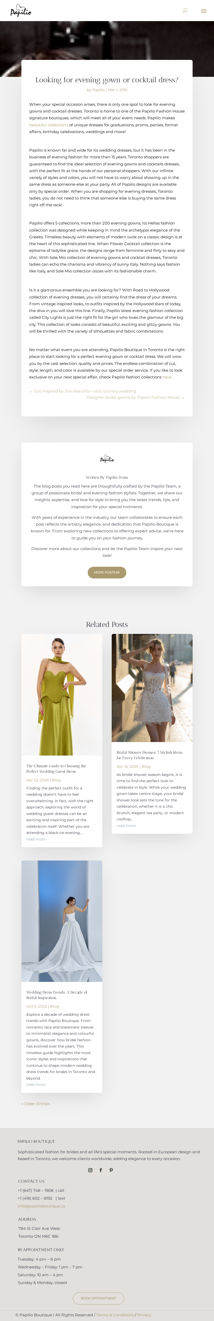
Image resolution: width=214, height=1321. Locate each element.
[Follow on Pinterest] (111, 1170)
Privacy (144, 1314)
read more (35, 839)
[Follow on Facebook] (101, 1170)
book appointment (98, 1298)
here (167, 377)
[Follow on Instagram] (90, 1170)
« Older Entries (35, 1103)
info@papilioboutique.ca (41, 1206)
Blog (56, 780)
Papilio (98, 90)
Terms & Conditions (115, 1314)
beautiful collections (48, 124)
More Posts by (107, 572)
